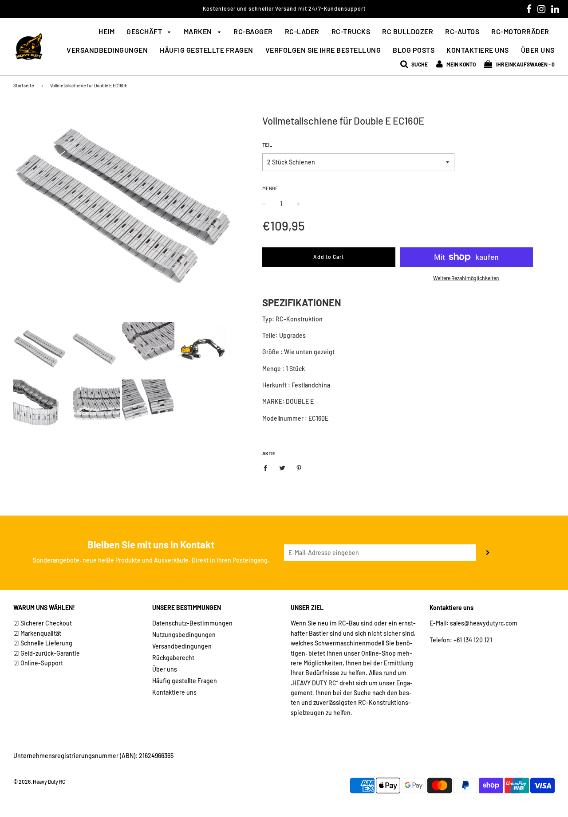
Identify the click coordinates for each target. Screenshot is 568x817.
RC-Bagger (253, 31)
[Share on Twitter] (282, 467)
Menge (270, 188)
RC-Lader (302, 31)
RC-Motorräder (520, 31)
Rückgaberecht (173, 657)
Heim (106, 31)
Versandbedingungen (107, 50)
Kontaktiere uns (477, 50)
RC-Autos (462, 31)
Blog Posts (413, 50)
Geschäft (145, 31)
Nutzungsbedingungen (184, 634)
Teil (267, 145)
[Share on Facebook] (267, 467)
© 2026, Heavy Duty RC (39, 781)
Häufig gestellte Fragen (206, 50)
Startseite (23, 85)
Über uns (538, 50)
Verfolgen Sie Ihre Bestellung (323, 50)
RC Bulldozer (407, 31)
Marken (199, 31)
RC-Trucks (351, 31)
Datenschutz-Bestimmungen (192, 623)
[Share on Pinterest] (299, 467)
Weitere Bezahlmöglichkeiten (466, 278)
